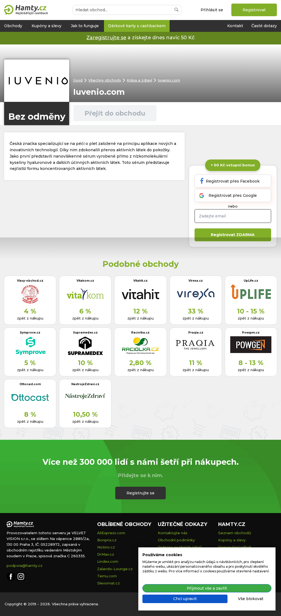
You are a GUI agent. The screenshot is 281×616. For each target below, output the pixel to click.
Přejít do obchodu (115, 113)
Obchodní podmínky (176, 540)
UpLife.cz (251, 280)
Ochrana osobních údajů (180, 547)
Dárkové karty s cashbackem (136, 25)
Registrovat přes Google (233, 195)
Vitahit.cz (140, 280)
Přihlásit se (212, 9)
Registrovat (254, 9)
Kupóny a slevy (46, 25)
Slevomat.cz (108, 583)
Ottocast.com (30, 384)
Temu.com (107, 576)
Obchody (13, 25)
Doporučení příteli (234, 547)
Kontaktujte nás (172, 533)
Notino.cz (106, 547)
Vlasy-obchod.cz (30, 280)
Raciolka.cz (140, 332)
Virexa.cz (196, 280)
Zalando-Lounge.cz (115, 569)
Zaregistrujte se (106, 37)
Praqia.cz (195, 332)
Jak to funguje (85, 25)
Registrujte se (140, 493)
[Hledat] (176, 10)
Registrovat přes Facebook (233, 181)
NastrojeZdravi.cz (85, 384)
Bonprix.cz (107, 540)
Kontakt (235, 25)
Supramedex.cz (85, 332)
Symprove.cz (30, 332)
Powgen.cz (251, 332)
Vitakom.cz (85, 280)
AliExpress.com (111, 533)
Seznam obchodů (234, 533)
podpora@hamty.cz (25, 565)
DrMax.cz (105, 554)
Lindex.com (107, 561)
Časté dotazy (264, 25)
